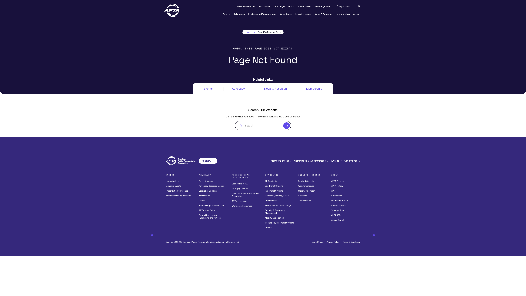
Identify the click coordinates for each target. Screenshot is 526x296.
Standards (285, 14)
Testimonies (204, 195)
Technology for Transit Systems (279, 223)
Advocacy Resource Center (211, 186)
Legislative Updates (208, 191)
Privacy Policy (333, 242)
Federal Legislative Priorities (211, 205)
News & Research (324, 14)
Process (268, 227)
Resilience (303, 195)
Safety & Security (306, 181)
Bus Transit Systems (274, 186)
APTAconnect (265, 6)
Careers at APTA (338, 205)
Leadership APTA (240, 184)
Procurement (271, 200)
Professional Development (262, 14)
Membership (343, 14)
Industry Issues (303, 14)
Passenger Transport (284, 6)
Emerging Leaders (240, 188)
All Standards (271, 181)
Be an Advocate (206, 181)
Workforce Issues (306, 186)
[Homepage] (171, 10)
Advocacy (239, 14)
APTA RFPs (336, 215)
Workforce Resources (242, 206)
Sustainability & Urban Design (278, 205)
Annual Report (337, 220)
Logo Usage (317, 242)
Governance (336, 195)
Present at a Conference (177, 191)
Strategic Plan (337, 210)
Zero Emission (304, 200)
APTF (333, 191)
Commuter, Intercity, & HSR (277, 195)
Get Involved (351, 161)
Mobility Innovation (306, 191)
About (356, 14)
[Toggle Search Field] (359, 6)
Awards (335, 161)
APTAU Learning (239, 201)
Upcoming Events (173, 181)
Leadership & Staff (339, 200)
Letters (202, 200)
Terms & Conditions (351, 242)
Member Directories (246, 6)
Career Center (304, 6)
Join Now (206, 160)
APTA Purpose (337, 181)
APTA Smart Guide (207, 210)
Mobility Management (274, 218)
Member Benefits (280, 161)
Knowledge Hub (322, 6)
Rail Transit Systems (274, 191)
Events (226, 14)
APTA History (337, 186)
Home (247, 32)
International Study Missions (178, 195)
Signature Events (173, 186)
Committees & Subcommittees (310, 161)
